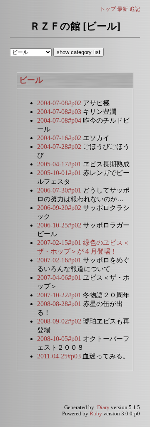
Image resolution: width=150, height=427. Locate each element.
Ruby (96, 414)
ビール (31, 80)
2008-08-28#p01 (60, 303)
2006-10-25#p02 (60, 225)
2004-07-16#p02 (60, 137)
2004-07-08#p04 (60, 120)
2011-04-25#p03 (59, 356)
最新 (122, 9)
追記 (134, 9)
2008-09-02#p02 (60, 321)
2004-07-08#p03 (60, 111)
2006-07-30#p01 (60, 190)
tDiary (102, 407)
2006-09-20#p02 (60, 207)
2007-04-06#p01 (60, 277)
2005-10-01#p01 (60, 172)
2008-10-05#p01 (60, 338)
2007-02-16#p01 (60, 260)
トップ (108, 9)
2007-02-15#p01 (60, 242)
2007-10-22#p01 (60, 295)
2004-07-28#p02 (60, 146)
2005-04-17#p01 (60, 164)
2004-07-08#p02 (60, 102)
